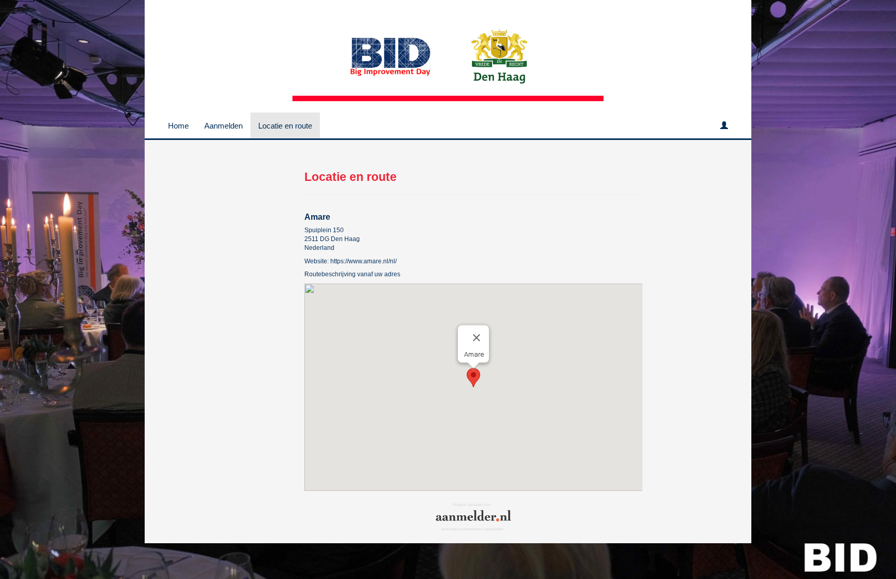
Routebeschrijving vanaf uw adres (352, 274)
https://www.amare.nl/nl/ (363, 261)
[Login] (724, 125)
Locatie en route (285, 125)
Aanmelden (223, 125)
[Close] (476, 337)
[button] (473, 377)
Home (178, 125)
